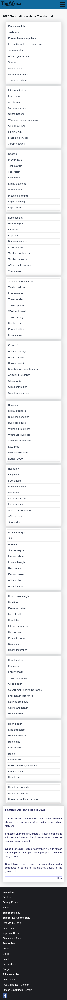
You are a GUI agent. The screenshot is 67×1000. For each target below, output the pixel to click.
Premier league (17, 532)
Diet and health (16, 729)
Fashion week (16, 574)
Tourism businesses (19, 253)
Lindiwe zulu (15, 131)
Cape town (14, 235)
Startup (12, 62)
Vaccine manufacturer (20, 281)
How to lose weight (18, 596)
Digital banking (16, 201)
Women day (15, 189)
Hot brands (14, 632)
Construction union (18, 392)
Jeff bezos (14, 102)
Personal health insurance (23, 799)
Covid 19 (13, 345)
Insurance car (16, 504)
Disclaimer (8, 897)
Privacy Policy (10, 902)
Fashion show (16, 556)
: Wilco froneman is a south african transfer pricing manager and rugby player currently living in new (33, 853)
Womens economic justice (23, 119)
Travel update (16, 305)
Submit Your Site (11, 912)
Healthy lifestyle (17, 735)
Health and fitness (18, 793)
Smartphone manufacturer (23, 369)
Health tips (14, 620)
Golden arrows (16, 125)
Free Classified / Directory (16, 984)
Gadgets (7, 969)
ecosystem (14, 171)
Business (13, 404)
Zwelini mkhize (16, 287)
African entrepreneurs (20, 510)
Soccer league (16, 550)
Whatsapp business (19, 434)
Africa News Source (13, 938)
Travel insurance (17, 677)
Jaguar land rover (18, 74)
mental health (16, 771)
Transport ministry (18, 80)
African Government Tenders (17, 990)
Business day (15, 217)
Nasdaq (12, 153)
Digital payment (17, 183)
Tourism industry (17, 259)
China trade (14, 380)
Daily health (14, 759)
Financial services (18, 137)
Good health (15, 683)
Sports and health (18, 707)
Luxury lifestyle (16, 562)
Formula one (15, 293)
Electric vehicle (16, 26)
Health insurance (17, 649)
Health (12, 753)
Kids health (14, 747)
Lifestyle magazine (18, 626)
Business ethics (17, 422)
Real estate (14, 643)
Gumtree (13, 229)
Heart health (15, 723)
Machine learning (18, 195)
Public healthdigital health (22, 765)
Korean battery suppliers (22, 38)
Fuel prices (14, 480)
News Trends (9, 928)
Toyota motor (15, 50)
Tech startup (15, 165)
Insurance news (17, 498)
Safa (10, 538)
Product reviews (17, 638)
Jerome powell (16, 143)
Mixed (6, 953)
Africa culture (15, 580)
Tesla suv (13, 32)
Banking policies (17, 363)
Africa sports (15, 516)
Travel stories (15, 299)
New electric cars (18, 452)
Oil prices (13, 474)
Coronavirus (15, 335)
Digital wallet (15, 207)
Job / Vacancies (11, 974)
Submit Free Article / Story (16, 917)
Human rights (15, 223)
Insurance (13, 492)
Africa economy (17, 351)
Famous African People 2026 (25, 810)
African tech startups (19, 265)
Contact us (8, 892)
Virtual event (15, 271)
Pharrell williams (17, 329)
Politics (6, 948)
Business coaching (18, 416)
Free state (14, 177)
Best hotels (14, 568)
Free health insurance (20, 695)
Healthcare (14, 777)
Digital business (17, 410)
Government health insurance (25, 689)
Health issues (15, 713)
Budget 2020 (15, 458)
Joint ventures (16, 68)
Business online (17, 486)
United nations (16, 113)
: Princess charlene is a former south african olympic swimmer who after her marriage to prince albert (33, 837)
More (59, 878)
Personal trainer (17, 608)
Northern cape (16, 323)
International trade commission (25, 44)
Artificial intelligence (19, 374)
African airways (16, 357)
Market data (15, 159)
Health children (16, 660)
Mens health (15, 614)
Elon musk (14, 96)
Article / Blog (9, 979)
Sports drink (15, 522)
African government (19, 56)
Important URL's (11, 933)
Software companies (19, 440)
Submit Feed (9, 943)
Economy (13, 468)
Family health (15, 671)
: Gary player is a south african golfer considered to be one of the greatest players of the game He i (33, 868)
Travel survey (15, 317)
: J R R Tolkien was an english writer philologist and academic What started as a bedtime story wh (33, 822)
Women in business (19, 428)
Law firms (13, 446)
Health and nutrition (19, 787)
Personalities (9, 964)
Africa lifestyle (16, 586)
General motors (17, 107)
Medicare (13, 665)
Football (12, 544)
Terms (6, 907)
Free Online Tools (12, 923)
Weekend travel (17, 311)
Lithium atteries (17, 90)
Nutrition (13, 602)
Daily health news (18, 701)
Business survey (17, 241)
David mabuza (16, 247)
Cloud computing (17, 386)
